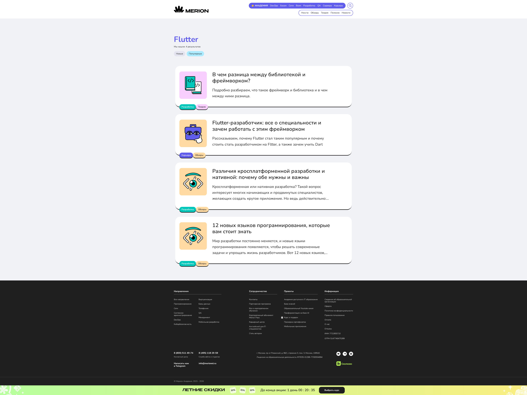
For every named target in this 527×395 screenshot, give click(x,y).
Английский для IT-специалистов (257, 328)
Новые (179, 53)
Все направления (181, 299)
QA (319, 5)
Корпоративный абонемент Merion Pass (261, 316)
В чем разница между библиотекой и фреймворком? (258, 77)
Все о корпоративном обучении (258, 309)
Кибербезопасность (182, 324)
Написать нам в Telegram (181, 364)
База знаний (289, 304)
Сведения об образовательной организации (338, 300)
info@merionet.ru (207, 363)
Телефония (203, 308)
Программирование (182, 304)
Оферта (328, 306)
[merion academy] (191, 9)
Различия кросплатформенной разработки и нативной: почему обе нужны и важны (268, 174)
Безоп (283, 5)
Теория (324, 12)
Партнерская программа (260, 304)
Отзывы (328, 329)
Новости (346, 12)
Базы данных (204, 304)
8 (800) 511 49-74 (183, 353)
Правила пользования (334, 315)
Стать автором (255, 333)
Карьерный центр (257, 322)
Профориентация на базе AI (296, 313)
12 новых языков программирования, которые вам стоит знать (271, 228)
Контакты (253, 299)
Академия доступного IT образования (301, 299)
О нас (327, 324)
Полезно (335, 12)
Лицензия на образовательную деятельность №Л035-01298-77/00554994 (289, 357)
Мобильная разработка (209, 322)
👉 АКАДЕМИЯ (260, 5)
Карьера (338, 5)
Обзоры (315, 12)
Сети (291, 5)
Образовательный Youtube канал (298, 308)
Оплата (328, 320)
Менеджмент (204, 317)
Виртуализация (205, 299)
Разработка (309, 5)
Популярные (195, 53)
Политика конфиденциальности (339, 311)
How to (305, 12)
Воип (298, 5)
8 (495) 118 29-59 (208, 353)
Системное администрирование (183, 314)
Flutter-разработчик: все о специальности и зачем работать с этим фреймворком (266, 126)
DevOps (274, 5)
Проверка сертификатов (295, 322)
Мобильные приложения (295, 326)
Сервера (327, 5)
